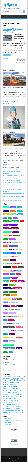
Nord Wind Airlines (17, 263)
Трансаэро (12, 341)
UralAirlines (13, 384)
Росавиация (7, 396)
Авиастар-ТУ (6, 305)
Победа (19, 330)
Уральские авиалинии (8, 348)
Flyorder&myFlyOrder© (14, 458)
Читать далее (6, 54)
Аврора (14, 305)
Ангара (10, 309)
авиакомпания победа (8, 402)
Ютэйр (13, 398)
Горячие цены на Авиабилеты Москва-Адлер (13, 178)
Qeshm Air (6, 281)
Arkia (10, 217)
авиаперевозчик (9, 404)
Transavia (13, 295)
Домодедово (5, 394)
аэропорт (19, 404)
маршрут (10, 408)
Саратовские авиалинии (9, 337)
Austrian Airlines (15, 221)
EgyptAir (11, 235)
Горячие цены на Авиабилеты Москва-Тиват (12, 180)
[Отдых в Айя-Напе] (14, 145)
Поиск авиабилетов (8, 426)
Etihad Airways (6, 242)
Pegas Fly (5, 274)
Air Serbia (13, 214)
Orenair (19, 270)
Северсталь (20, 337)
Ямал (11, 351)
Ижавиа (21, 316)
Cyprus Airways (14, 228)
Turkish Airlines (7, 298)
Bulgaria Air (6, 228)
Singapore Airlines (17, 288)
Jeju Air (14, 253)
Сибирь (5, 341)
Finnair (14, 242)
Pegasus (12, 274)
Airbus (5, 217)
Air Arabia (5, 207)
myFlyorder (10, 4)
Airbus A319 (12, 376)
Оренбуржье (6, 330)
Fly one (20, 242)
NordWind (21, 267)
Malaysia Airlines (7, 263)
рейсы (12, 412)
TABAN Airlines (13, 291)
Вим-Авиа (12, 313)
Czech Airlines (6, 231)
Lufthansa (5, 260)
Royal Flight (21, 281)
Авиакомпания (10, 386)
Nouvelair (12, 270)
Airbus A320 (20, 376)
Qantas (19, 274)
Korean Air (6, 256)
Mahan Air (12, 260)
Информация (11, 320)
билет (19, 406)
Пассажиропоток (17, 394)
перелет (12, 410)
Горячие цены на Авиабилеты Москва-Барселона (14, 182)
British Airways (13, 224)
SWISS (5, 291)
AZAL (22, 221)
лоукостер (5, 408)
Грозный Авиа (6, 316)
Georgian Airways (14, 245)
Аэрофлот (17, 309)
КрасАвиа (15, 323)
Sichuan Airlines (7, 288)
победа (16, 410)
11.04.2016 (11, 32)
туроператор (21, 412)
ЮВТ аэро (18, 348)
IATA (6, 382)
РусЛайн (12, 334)
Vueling (20, 298)
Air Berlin (19, 207)
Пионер (13, 330)
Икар (4, 320)
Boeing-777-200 (11, 378)
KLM (19, 253)
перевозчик (6, 410)
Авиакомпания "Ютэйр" (14, 388)
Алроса (20, 305)
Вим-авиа (15, 392)
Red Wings (13, 281)
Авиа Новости (13, 302)
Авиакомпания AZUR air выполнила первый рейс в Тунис (13, 30)
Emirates (5, 238)
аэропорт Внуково (7, 406)
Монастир (18, 61)
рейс (8, 412)
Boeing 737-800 (10, 380)
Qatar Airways (6, 277)
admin (5, 32)
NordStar (14, 267)
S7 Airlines (12, 284)
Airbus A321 (5, 378)
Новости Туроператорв (9, 327)
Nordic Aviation (7, 267)
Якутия (5, 351)
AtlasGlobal (6, 221)
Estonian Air (13, 238)
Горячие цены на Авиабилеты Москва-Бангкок (13, 169)
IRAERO (5, 249)
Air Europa (6, 210)
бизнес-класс (14, 406)
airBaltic (20, 214)
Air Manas (20, 210)
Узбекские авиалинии (8, 344)
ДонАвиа (14, 316)
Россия (5, 334)
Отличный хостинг (8, 424)
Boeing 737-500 (19, 378)
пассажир (16, 408)
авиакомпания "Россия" (11, 400)
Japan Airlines (6, 253)
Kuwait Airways (14, 256)
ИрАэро (10, 394)
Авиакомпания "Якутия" (11, 390)
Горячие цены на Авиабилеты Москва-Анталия (13, 196)
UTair (14, 298)
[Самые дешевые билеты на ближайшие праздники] (14, 128)
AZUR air (6, 58)
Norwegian (6, 270)
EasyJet (5, 235)
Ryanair (5, 284)
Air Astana (12, 207)
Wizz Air (5, 302)
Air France (13, 210)
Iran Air (11, 249)
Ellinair (17, 235)
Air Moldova (6, 214)
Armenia (16, 217)
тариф (15, 412)
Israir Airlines (18, 249)
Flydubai (5, 245)
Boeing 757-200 (21, 58)
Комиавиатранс (7, 323)
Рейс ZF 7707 (22, 62)
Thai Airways (6, 295)
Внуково (21, 392)
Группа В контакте (8, 418)
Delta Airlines (15, 231)
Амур (4, 309)
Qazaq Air (14, 277)
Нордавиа (19, 327)
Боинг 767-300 (22, 60)
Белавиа (5, 313)
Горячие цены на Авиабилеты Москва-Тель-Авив (14, 184)
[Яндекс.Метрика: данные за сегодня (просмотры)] (14, 444)
